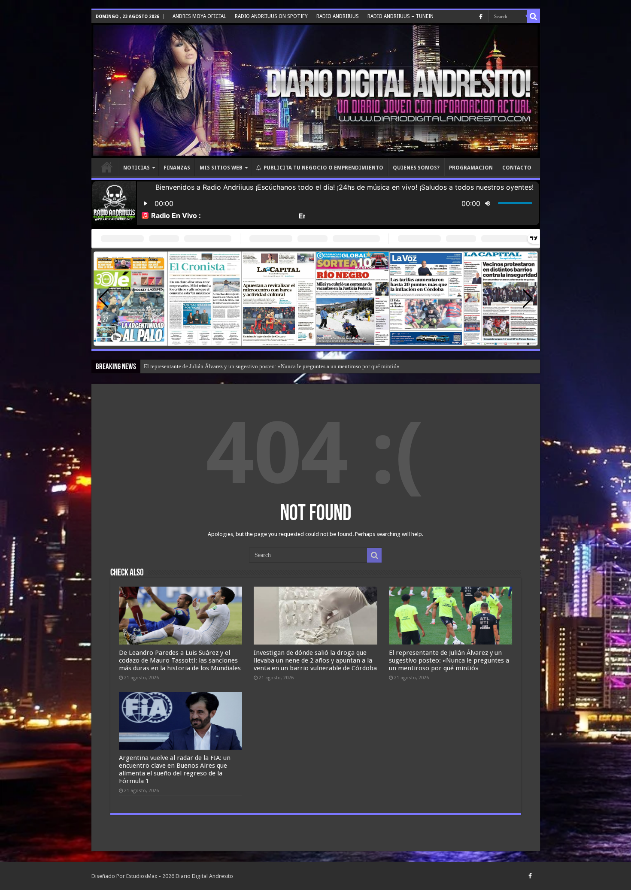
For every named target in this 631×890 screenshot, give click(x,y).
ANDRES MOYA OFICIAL (199, 16)
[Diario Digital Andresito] (315, 90)
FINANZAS (177, 168)
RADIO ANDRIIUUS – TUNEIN (400, 16)
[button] (528, 298)
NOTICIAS (136, 168)
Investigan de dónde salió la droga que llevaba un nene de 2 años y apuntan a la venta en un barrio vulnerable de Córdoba (315, 660)
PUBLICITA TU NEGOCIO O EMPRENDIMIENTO (323, 168)
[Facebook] (480, 17)
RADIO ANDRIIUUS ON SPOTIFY (271, 16)
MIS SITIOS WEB (221, 168)
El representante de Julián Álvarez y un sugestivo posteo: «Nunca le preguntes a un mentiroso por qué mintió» (272, 366)
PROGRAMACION (471, 168)
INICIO (107, 167)
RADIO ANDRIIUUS (337, 16)
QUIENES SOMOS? (416, 168)
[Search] (533, 16)
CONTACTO (516, 168)
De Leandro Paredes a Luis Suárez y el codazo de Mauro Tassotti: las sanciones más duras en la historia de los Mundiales (180, 660)
